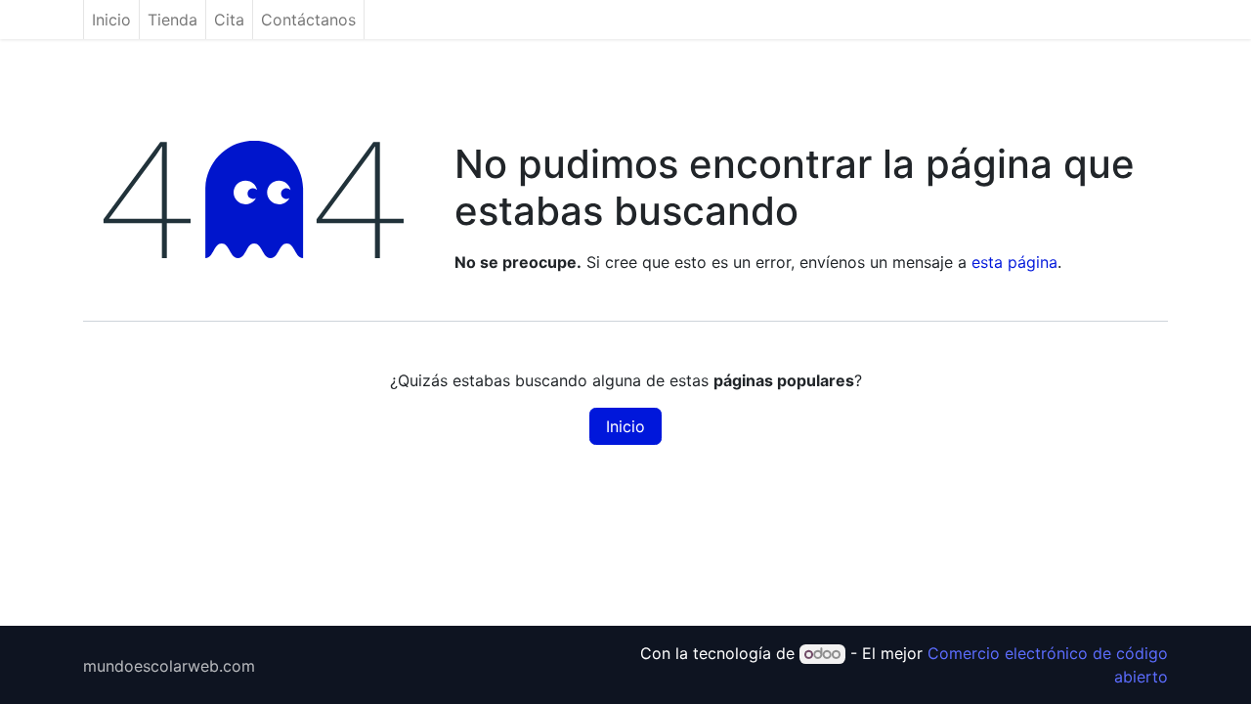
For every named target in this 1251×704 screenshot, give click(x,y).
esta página (1014, 262)
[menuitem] (111, 19)
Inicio (625, 426)
